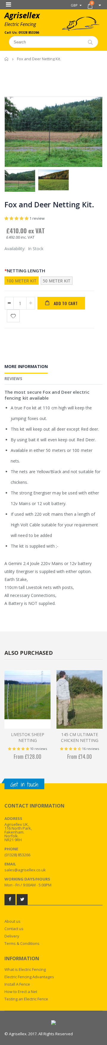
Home (6, 59)
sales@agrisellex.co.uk (25, 870)
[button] (16, 218)
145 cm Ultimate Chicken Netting (79, 737)
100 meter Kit (22, 281)
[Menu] (8, 4)
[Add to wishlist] (13, 316)
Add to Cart (66, 303)
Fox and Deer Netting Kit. (49, 204)
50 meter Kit (56, 281)
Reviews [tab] (13, 378)
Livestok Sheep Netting (27, 737)
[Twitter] (22, 899)
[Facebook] (9, 899)
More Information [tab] (26, 366)
